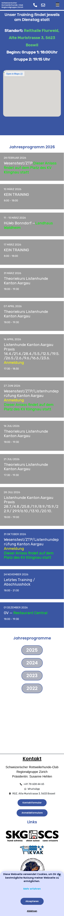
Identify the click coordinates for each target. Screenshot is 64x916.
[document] (32, 458)
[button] (60, 875)
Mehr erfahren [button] (32, 888)
